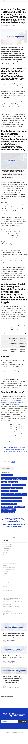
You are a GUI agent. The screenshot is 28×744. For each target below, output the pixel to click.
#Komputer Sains (16, 498)
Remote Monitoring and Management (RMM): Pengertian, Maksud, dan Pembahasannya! (12, 603)
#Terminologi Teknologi (8, 512)
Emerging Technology (8, 556)
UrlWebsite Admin (8, 461)
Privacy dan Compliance (9, 579)
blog (10, 387)
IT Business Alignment (8, 468)
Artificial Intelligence (8, 544)
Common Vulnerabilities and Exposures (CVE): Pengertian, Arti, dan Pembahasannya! (13, 519)
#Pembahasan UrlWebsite (15, 500)
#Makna (4, 500)
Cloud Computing (7, 546)
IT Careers (5, 571)
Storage (5, 586)
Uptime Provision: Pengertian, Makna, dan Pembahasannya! (13, 657)
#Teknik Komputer (19, 506)
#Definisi (15, 482)
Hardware (5, 559)
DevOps (5, 554)
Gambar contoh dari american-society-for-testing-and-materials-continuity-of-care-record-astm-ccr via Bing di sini (15, 449)
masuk (8, 699)
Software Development (9, 584)
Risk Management (7, 582)
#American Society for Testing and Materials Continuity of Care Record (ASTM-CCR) (13, 478)
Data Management (7, 552)
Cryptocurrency (7, 548)
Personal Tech (6, 577)
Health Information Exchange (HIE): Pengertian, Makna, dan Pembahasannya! (13, 635)
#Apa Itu (4, 482)
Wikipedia (18, 400)
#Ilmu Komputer (6, 485)
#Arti (9, 482)
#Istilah (23, 485)
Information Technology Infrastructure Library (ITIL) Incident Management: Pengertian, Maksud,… (13, 679)
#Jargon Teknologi (18, 488)
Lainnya (5, 573)
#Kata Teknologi (6, 498)
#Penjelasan (13, 503)
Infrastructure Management (10, 563)
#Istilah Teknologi (6, 488)
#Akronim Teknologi (7, 475)
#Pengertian (5, 503)
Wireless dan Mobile (8, 590)
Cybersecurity (6, 550)
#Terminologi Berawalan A (8, 509)
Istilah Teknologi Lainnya (9, 567)
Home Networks (7, 561)
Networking (6, 575)
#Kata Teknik (5, 490)
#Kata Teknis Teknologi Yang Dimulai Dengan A (13, 494)
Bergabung (23, 721)
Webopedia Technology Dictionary (11, 402)
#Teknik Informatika (7, 506)
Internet (5, 565)
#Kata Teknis (14, 490)
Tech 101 (5, 588)
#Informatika (15, 485)
